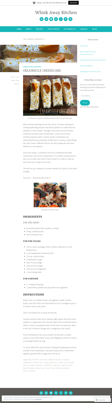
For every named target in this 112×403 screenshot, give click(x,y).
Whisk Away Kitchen (56, 12)
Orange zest (56, 365)
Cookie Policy (38, 399)
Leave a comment (29, 371)
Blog (94, 29)
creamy (45, 362)
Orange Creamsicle (35, 365)
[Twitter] (61, 19)
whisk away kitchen (62, 368)
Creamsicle (65, 360)
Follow (85, 103)
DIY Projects (69, 29)
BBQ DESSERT (33, 360)
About (29, 29)
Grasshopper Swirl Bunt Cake (90, 71)
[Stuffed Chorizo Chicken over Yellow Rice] (46, 19)
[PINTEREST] (66, 393)
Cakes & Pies (28, 67)
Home (19, 29)
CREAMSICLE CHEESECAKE (42, 71)
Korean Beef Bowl (86, 66)
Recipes (39, 29)
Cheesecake (43, 360)
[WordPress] (70, 19)
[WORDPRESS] (71, 393)
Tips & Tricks (53, 29)
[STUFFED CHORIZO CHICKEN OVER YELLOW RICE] (46, 393)
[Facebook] (51, 19)
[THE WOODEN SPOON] (41, 393)
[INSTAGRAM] (56, 393)
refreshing (30, 368)
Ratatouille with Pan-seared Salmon (93, 60)
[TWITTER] (61, 393)
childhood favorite (54, 360)
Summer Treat (50, 368)
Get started (73, 2)
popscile (64, 365)
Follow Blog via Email (93, 80)
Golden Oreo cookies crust (58, 362)
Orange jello (47, 365)
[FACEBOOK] (51, 393)
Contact (84, 29)
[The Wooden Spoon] (41, 19)
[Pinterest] (66, 19)
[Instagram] (56, 19)
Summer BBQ (39, 368)
